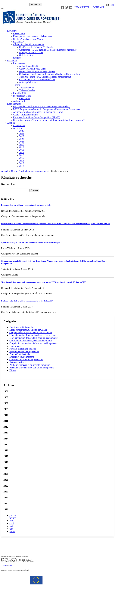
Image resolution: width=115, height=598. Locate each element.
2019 (21, 147)
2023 (21, 136)
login (10, 565)
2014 (21, 160)
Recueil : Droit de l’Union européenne (37, 79)
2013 (21, 163)
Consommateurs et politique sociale (26, 359)
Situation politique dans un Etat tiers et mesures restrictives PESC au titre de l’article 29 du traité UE (43, 282)
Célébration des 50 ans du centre (28, 44)
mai (11, 526)
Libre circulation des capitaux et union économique (33, 338)
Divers (12, 370)
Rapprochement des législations (24, 351)
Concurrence (15, 346)
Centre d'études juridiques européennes (29, 171)
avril (11, 523)
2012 (21, 166)
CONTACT (98, 7)
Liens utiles (24, 98)
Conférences (19, 125)
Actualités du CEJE (28, 66)
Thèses (16, 85)
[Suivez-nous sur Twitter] (67, 7)
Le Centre (12, 31)
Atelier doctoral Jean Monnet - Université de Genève (38, 112)
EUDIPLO (18, 41)
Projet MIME (19, 93)
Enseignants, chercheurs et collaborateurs (32, 36)
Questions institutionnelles (21, 327)
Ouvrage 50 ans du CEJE (31, 52)
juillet (12, 531)
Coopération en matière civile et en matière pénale (32, 343)
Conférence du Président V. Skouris (36, 47)
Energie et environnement (21, 357)
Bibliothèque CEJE (22, 95)
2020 (21, 144)
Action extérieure (17, 362)
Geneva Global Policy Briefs (32, 68)
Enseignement (14, 104)
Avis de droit (19, 101)
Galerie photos (26, 55)
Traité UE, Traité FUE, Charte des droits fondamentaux (45, 77)
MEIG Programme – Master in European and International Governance (46, 109)
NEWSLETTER (82, 7)
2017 (21, 152)
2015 (21, 158)
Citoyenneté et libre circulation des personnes (30, 332)
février (12, 518)
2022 (21, 139)
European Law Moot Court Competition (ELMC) (36, 117)
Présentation (19, 33)
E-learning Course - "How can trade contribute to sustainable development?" (49, 120)
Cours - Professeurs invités (25, 114)
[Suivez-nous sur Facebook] (62, 7)
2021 (21, 141)
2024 (21, 133)
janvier (12, 515)
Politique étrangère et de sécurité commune (29, 365)
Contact (17, 58)
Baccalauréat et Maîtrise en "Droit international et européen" (41, 106)
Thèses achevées (27, 90)
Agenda (11, 122)
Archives (17, 128)
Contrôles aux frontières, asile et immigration (30, 340)
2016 (21, 155)
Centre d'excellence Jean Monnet (28, 39)
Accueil (5, 171)
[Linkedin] (70, 7)
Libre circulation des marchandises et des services (32, 335)
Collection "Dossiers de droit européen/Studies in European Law (49, 74)
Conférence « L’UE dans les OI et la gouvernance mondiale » (48, 49)
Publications (19, 63)
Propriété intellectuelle (19, 354)
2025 (21, 131)
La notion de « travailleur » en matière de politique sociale (26, 205)
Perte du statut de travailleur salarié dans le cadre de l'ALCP (27, 301)
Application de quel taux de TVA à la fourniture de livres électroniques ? (31, 242)
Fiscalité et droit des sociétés (22, 348)
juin (11, 528)
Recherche (12, 60)
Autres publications (28, 82)
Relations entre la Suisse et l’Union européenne (31, 367)
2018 (21, 149)
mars (11, 520)
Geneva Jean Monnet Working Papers (37, 71)
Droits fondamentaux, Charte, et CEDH (28, 330)
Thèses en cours (26, 87)
